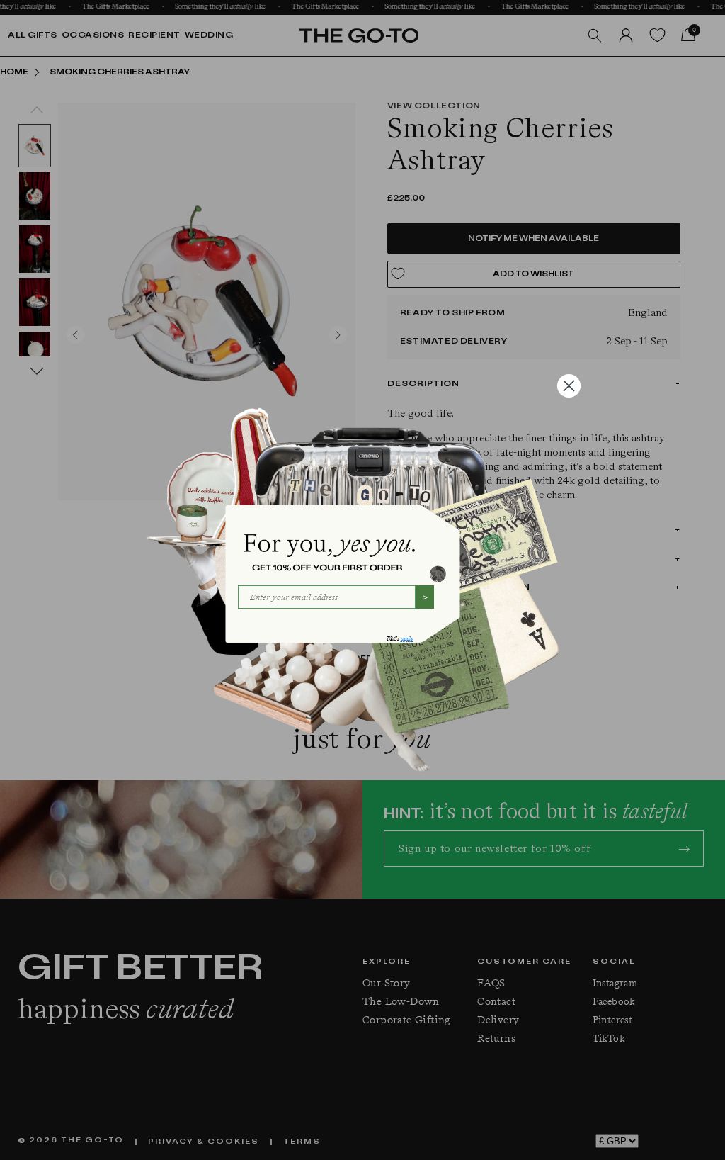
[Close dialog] (568, 385)
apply (407, 639)
